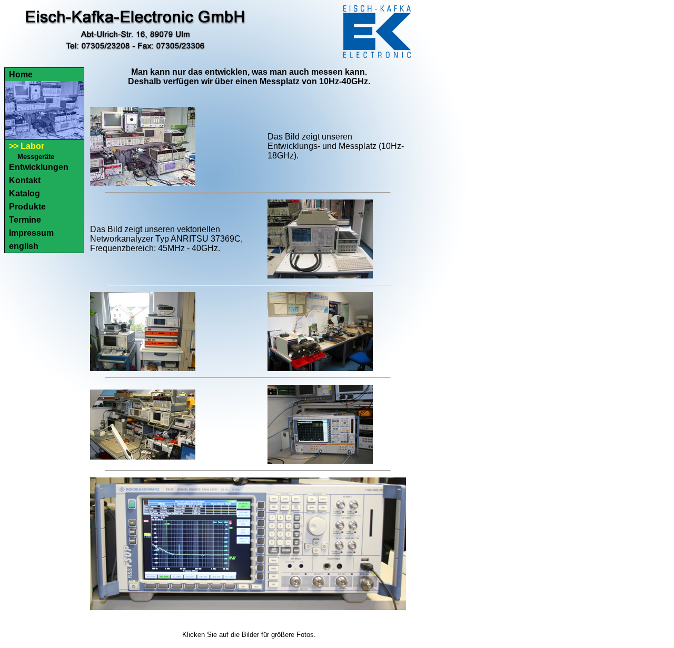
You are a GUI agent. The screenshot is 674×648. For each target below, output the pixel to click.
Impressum (31, 232)
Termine (25, 219)
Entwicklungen (38, 167)
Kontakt (25, 180)
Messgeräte (35, 157)
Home (21, 74)
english (23, 246)
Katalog (24, 193)
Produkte (27, 206)
